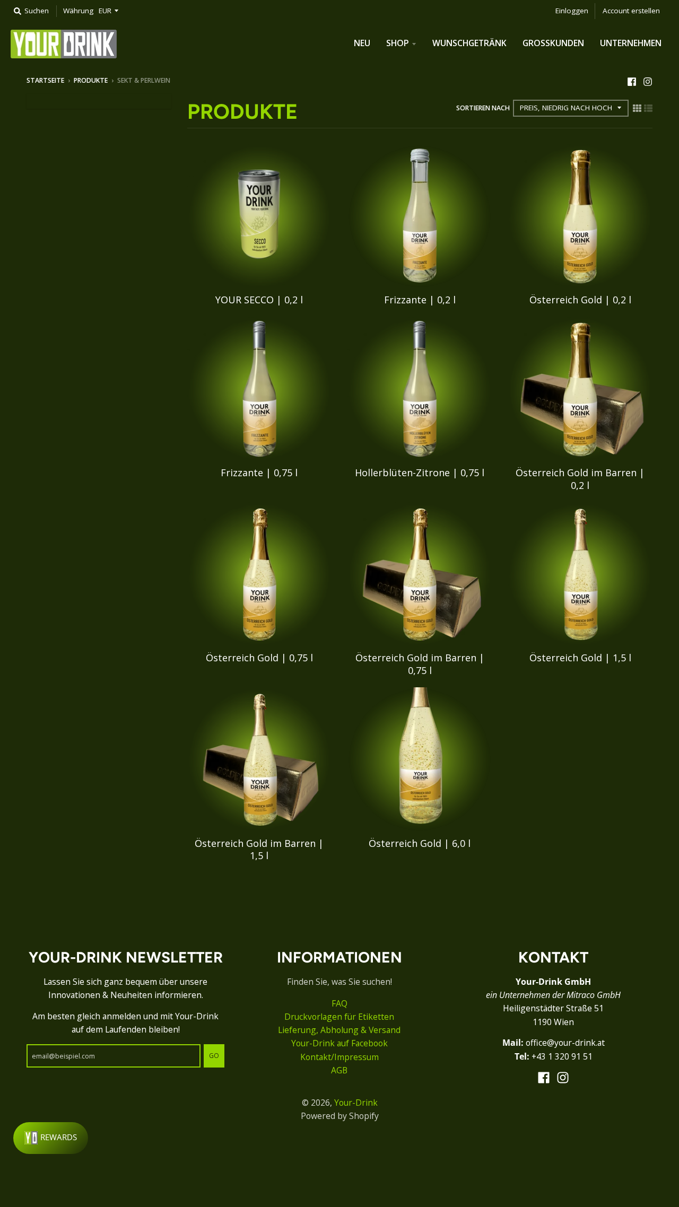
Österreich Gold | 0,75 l (259, 657)
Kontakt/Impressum (339, 1057)
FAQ (339, 1003)
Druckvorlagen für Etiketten (339, 1016)
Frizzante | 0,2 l (420, 299)
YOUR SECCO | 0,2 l (259, 299)
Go (214, 1055)
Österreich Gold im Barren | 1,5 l (259, 849)
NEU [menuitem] (362, 43)
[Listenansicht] (648, 107)
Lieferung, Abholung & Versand (339, 1030)
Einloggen (571, 10)
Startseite (45, 80)
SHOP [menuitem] (397, 43)
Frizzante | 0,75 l (259, 472)
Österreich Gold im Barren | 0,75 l (419, 663)
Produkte (91, 80)
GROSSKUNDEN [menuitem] (553, 43)
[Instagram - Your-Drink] (647, 80)
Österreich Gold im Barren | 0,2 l (580, 478)
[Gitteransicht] (637, 107)
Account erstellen (631, 10)
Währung (78, 10)
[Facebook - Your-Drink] (632, 80)
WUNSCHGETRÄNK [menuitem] (469, 43)
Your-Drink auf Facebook (339, 1043)
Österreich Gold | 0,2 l (580, 299)
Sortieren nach (483, 107)
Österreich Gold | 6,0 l (420, 843)
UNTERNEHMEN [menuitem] (630, 43)
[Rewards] (50, 1138)
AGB (339, 1070)
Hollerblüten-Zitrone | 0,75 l (419, 472)
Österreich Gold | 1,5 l (580, 657)
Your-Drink (356, 1102)
